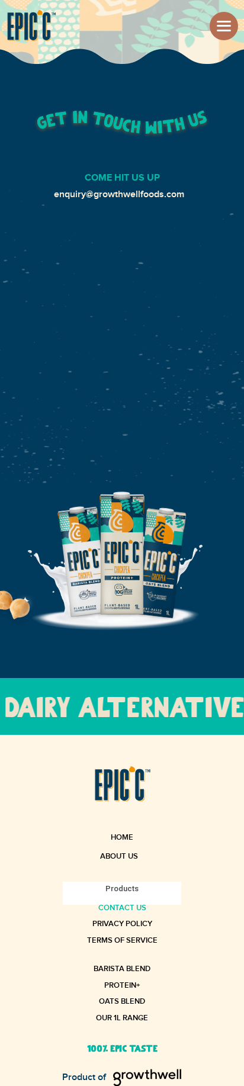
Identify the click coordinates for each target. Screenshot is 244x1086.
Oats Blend (122, 1002)
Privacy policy (122, 924)
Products (122, 888)
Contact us (122, 909)
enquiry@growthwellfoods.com (119, 194)
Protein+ (122, 986)
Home (122, 838)
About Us (119, 856)
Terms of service (122, 941)
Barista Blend (122, 969)
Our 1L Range (122, 1019)
